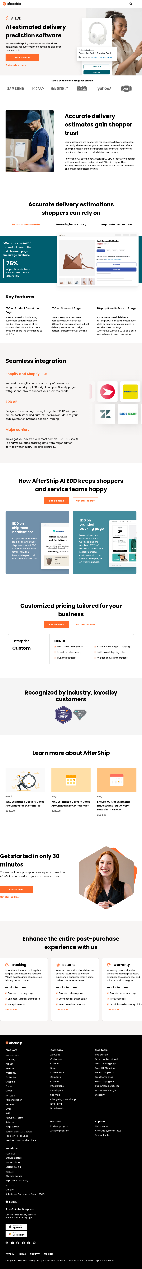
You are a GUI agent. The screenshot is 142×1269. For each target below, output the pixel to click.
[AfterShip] (12, 4)
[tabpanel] (71, 284)
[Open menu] (137, 4)
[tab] (25, 224)
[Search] (131, 4)
